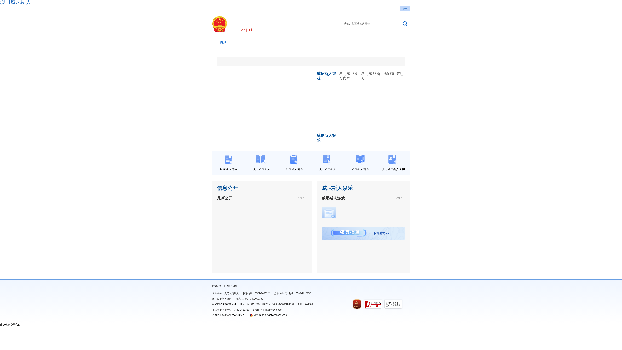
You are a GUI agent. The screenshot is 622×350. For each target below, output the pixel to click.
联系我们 (217, 286)
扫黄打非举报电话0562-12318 (228, 315)
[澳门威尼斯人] (256, 24)
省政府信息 (394, 73)
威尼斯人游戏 (333, 198)
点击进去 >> (381, 233)
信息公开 (227, 188)
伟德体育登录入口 (10, 324)
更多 (302, 197)
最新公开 (225, 198)
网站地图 (231, 286)
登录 (405, 8)
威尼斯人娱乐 (337, 188)
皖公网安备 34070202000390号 (271, 315)
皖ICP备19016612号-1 (224, 304)
